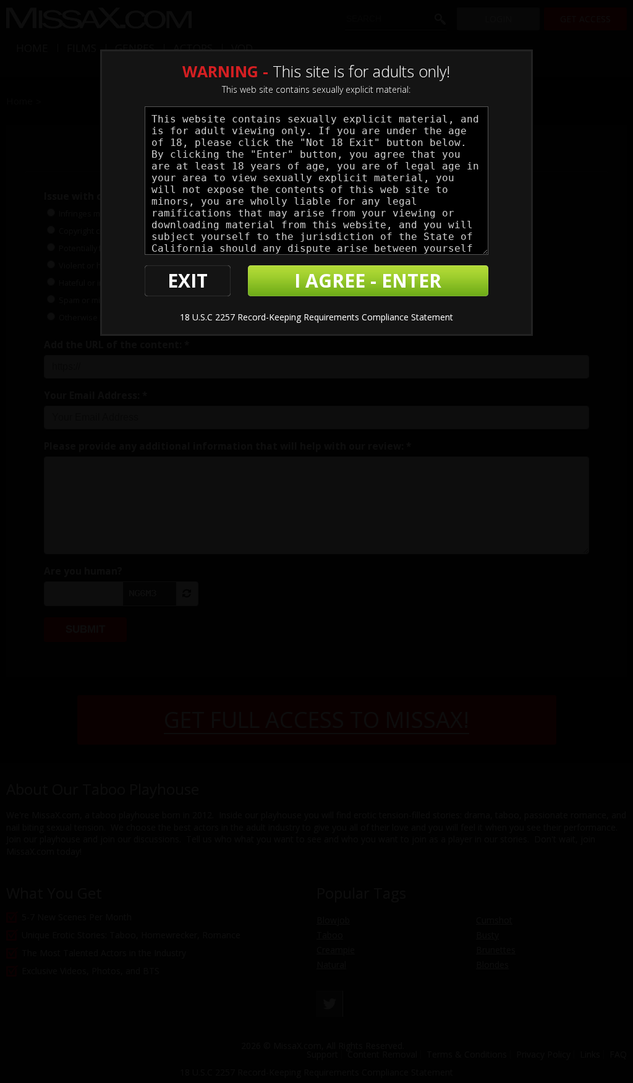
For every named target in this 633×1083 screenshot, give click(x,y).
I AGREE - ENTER (367, 280)
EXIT (188, 280)
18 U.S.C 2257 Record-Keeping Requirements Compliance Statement (316, 317)
